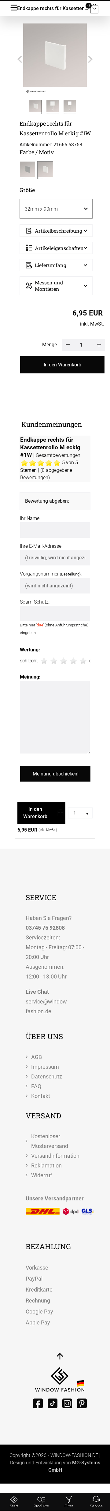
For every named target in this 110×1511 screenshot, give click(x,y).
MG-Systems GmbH (74, 1466)
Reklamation (46, 1165)
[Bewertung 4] (73, 661)
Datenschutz (46, 1076)
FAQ (36, 1086)
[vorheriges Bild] (19, 59)
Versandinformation (55, 1156)
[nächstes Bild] (90, 59)
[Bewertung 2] (53, 661)
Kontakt (40, 1096)
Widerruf (41, 1175)
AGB (36, 1057)
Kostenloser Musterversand (49, 1141)
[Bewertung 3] (63, 661)
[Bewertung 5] (83, 661)
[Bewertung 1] (44, 661)
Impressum (45, 1067)
